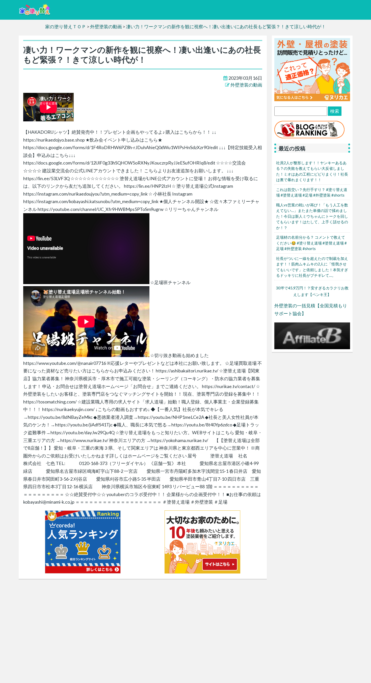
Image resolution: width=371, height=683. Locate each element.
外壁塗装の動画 (246, 85)
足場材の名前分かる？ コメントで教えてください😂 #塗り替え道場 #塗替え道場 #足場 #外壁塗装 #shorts (311, 243)
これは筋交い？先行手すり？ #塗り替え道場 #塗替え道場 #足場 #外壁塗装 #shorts (311, 192)
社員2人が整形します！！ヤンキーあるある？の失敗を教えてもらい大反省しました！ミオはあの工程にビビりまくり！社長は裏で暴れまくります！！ (312, 171)
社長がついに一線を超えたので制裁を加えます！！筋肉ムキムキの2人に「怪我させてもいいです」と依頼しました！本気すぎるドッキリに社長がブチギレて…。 (312, 267)
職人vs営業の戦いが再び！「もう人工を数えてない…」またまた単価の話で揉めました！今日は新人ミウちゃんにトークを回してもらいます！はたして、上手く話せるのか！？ (312, 216)
